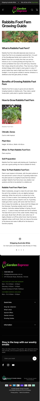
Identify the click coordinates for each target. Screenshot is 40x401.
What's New (8, 309)
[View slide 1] (16, 250)
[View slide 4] (23, 250)
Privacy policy (13, 396)
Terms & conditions (24, 396)
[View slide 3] (21, 250)
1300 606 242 (8, 272)
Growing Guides (9, 318)
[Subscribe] (33, 362)
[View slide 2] (19, 250)
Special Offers (8, 312)
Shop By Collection (10, 307)
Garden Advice (8, 315)
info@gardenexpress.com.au (13, 274)
